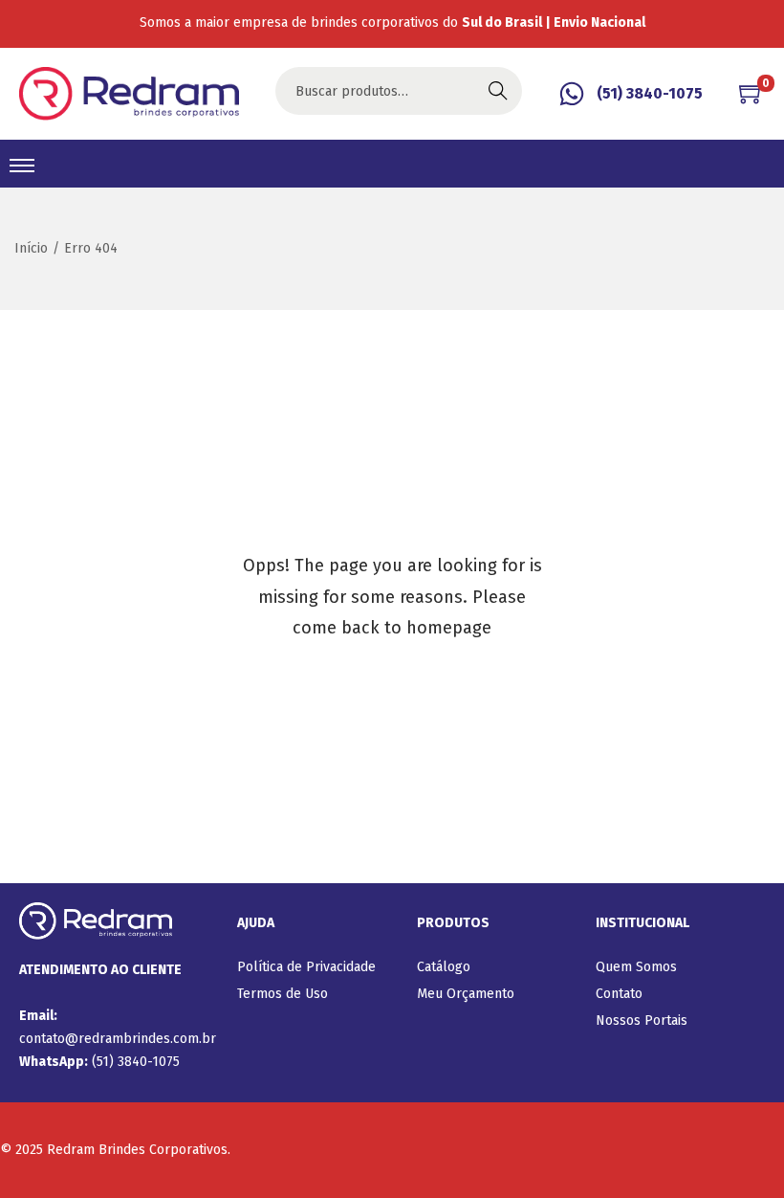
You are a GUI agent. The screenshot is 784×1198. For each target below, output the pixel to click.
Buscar (498, 90)
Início (31, 248)
